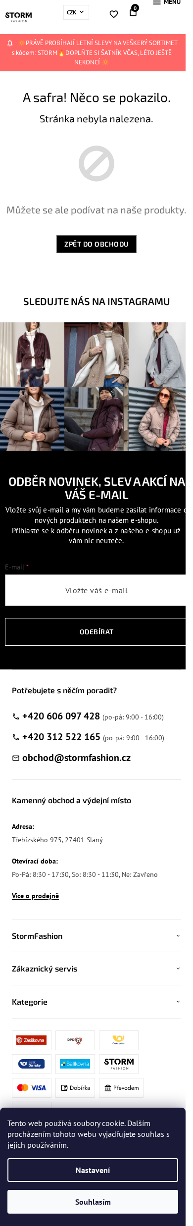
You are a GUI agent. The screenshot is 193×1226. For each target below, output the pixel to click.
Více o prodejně (35, 895)
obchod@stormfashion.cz (76, 758)
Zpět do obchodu (96, 244)
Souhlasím (93, 1202)
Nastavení (93, 1170)
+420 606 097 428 (61, 716)
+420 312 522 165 (61, 737)
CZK (72, 12)
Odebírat (97, 631)
